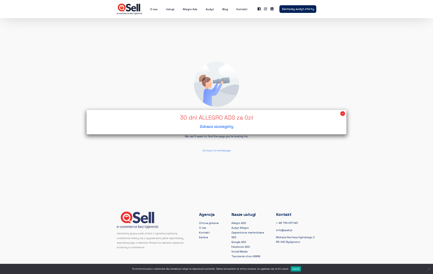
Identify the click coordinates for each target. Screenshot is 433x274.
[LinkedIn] (272, 9)
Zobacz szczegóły (216, 126)
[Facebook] (259, 9)
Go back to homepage (217, 150)
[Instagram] (265, 9)
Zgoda (295, 268)
